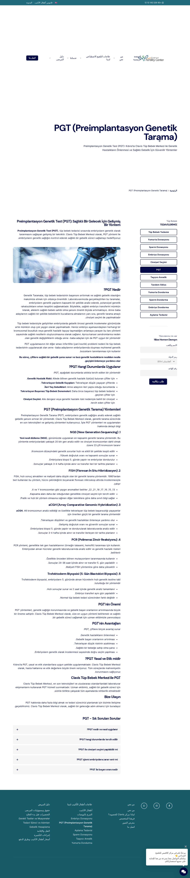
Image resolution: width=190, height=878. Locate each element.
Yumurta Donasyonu (158, 239)
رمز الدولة (173, 357)
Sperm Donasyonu (158, 247)
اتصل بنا (32, 57)
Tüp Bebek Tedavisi (158, 232)
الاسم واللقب (171, 345)
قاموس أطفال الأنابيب (43, 2)
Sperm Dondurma (158, 299)
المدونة (29, 2)
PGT (158, 269)
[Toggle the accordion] (17, 729)
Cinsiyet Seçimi (158, 262)
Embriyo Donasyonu (158, 254)
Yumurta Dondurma (158, 292)
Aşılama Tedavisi (158, 315)
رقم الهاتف (172, 368)
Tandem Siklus (158, 284)
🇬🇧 (56, 2)
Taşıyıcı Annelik (158, 277)
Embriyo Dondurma (159, 307)
